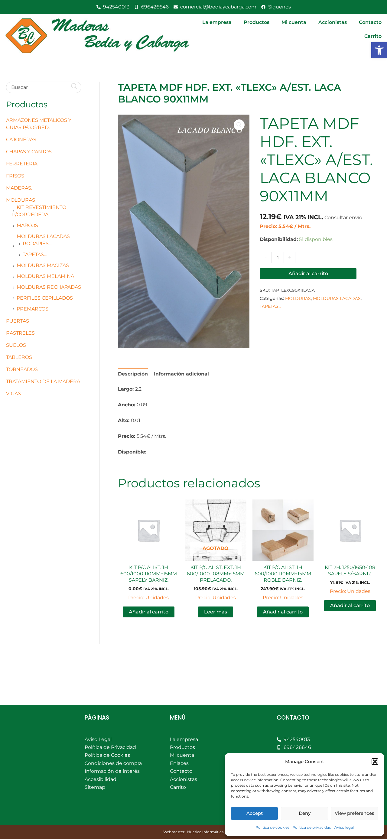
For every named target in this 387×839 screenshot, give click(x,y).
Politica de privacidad (311, 827)
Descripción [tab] (133, 374)
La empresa (217, 22)
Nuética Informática (205, 832)
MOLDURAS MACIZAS (43, 265)
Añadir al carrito (308, 273)
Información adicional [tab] (181, 374)
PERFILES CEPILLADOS (45, 298)
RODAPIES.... (37, 243)
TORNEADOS (22, 369)
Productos (256, 22)
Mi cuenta (293, 22)
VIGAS (13, 393)
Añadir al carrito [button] (148, 612)
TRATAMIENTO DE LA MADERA (43, 381)
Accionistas (332, 22)
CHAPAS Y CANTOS (29, 151)
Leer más (215, 612)
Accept (254, 813)
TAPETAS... (35, 254)
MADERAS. (19, 188)
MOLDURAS (20, 200)
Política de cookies (272, 827)
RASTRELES (20, 333)
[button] (379, 50)
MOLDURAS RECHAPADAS (49, 287)
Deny (305, 813)
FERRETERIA (21, 164)
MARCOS (27, 225)
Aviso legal (344, 827)
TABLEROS (19, 357)
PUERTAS (17, 321)
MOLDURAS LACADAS (43, 236)
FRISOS (15, 176)
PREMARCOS (32, 309)
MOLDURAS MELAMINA (45, 276)
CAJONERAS (21, 139)
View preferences (354, 813)
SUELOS (16, 345)
